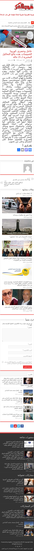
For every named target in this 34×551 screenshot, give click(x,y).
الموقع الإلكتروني (27, 356)
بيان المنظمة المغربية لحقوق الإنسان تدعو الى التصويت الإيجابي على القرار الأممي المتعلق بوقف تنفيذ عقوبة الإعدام (13, 444)
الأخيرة (30, 374)
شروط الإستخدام (12, 548)
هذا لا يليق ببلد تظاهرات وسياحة (22, 215)
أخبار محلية (24, 26)
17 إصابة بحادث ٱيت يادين (24, 193)
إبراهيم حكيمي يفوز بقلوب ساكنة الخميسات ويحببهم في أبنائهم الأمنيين (13, 183)
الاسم (30, 344)
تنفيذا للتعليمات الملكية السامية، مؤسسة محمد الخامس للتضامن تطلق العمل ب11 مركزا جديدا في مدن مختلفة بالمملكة (18, 283)
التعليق (29, 327)
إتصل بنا (20, 548)
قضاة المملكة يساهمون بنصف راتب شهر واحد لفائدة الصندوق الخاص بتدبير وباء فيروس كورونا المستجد (12, 489)
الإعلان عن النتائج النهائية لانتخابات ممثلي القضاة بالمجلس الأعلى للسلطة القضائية (13, 498)
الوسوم (30, 386)
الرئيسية (30, 26)
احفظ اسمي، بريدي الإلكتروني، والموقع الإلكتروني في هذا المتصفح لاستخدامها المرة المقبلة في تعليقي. (18, 362)
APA (22, 542)
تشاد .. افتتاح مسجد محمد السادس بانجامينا (19, 22)
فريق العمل (4, 548)
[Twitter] (18, 426)
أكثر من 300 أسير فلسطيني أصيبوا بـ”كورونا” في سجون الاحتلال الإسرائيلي (13, 481)
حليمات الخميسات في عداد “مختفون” (20, 237)
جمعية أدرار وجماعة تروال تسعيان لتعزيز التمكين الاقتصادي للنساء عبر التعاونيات (17, 259)
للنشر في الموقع (28, 548)
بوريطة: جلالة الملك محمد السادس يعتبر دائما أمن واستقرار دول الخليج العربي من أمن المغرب (12, 399)
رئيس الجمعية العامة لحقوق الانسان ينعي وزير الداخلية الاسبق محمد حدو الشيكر (18, 307)
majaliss (28, 60)
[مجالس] (17, 6)
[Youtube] (15, 426)
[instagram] (11, 426)
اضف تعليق (27, 61)
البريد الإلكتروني (27, 350)
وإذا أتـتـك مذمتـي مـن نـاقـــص (21, 179)
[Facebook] (22, 426)
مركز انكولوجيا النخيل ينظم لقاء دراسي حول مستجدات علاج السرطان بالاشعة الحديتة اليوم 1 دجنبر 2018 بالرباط (13, 466)
